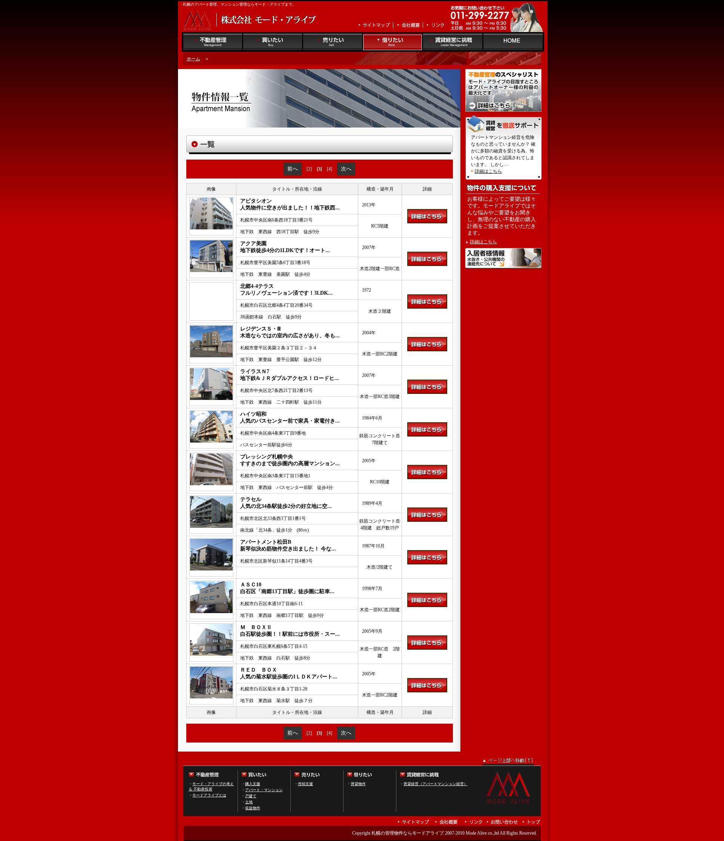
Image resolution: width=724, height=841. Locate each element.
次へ (346, 169)
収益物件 (252, 808)
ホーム (193, 58)
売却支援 (305, 784)
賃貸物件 (358, 784)
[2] (309, 169)
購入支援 (252, 784)
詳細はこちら (488, 171)
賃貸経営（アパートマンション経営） (435, 784)
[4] (329, 169)
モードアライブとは (209, 795)
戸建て (250, 796)
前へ (292, 169)
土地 (249, 802)
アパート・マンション (264, 790)
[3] (319, 169)
